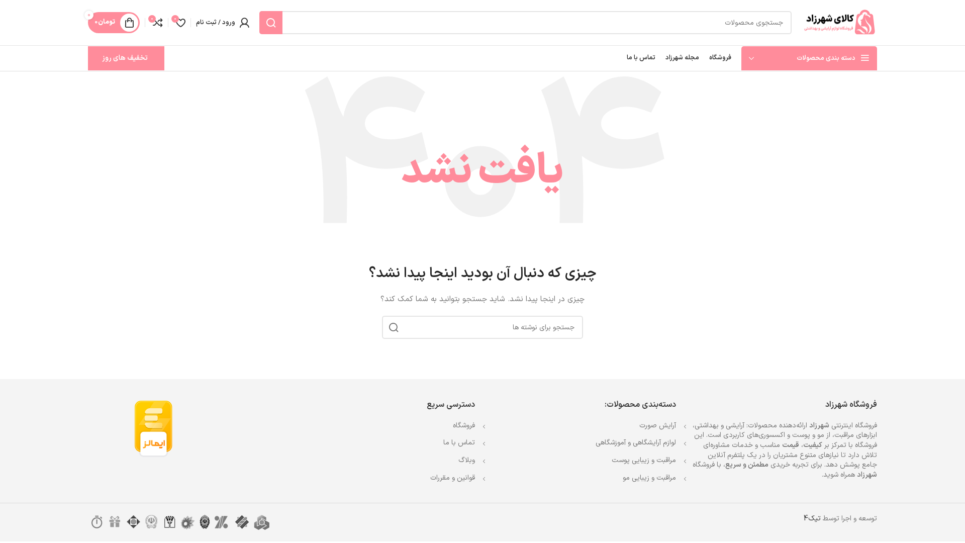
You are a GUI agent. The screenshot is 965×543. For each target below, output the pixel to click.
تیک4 (812, 518)
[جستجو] (270, 22)
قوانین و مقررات (452, 478)
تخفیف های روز (125, 58)
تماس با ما (459, 442)
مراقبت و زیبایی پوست (644, 460)
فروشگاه (464, 425)
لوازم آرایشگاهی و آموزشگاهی (636, 442)
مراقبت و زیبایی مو (649, 478)
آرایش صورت (657, 425)
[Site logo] (839, 22)
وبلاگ (466, 460)
